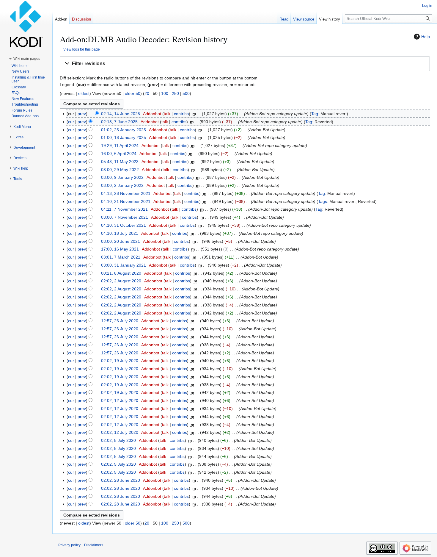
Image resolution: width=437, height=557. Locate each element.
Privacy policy (69, 545)
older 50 (132, 93)
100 (164, 93)
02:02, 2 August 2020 (121, 280)
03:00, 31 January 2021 (123, 265)
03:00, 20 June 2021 (120, 241)
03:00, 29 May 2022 (120, 169)
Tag (314, 113)
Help (425, 36)
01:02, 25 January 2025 (123, 129)
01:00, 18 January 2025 (123, 137)
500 (186, 93)
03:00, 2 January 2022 (122, 185)
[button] (245, 64)
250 (175, 93)
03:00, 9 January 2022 (122, 177)
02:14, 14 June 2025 (120, 113)
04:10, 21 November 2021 (125, 201)
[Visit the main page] (26, 24)
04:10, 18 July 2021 (119, 233)
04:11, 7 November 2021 (124, 209)
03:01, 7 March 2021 (120, 257)
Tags (322, 201)
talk (167, 113)
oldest (83, 93)
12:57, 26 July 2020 (119, 320)
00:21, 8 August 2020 (121, 273)
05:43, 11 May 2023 (120, 161)
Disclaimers (93, 545)
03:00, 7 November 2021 (124, 217)
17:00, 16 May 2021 (120, 249)
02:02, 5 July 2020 (118, 440)
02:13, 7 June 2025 (119, 121)
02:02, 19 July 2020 (119, 360)
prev (82, 113)
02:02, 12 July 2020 (119, 400)
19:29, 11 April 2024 (120, 145)
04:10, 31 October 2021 (123, 225)
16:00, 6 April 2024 (118, 153)
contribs (181, 113)
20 (146, 93)
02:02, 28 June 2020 (120, 480)
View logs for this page (81, 49)
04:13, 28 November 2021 (125, 193)
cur (71, 121)
